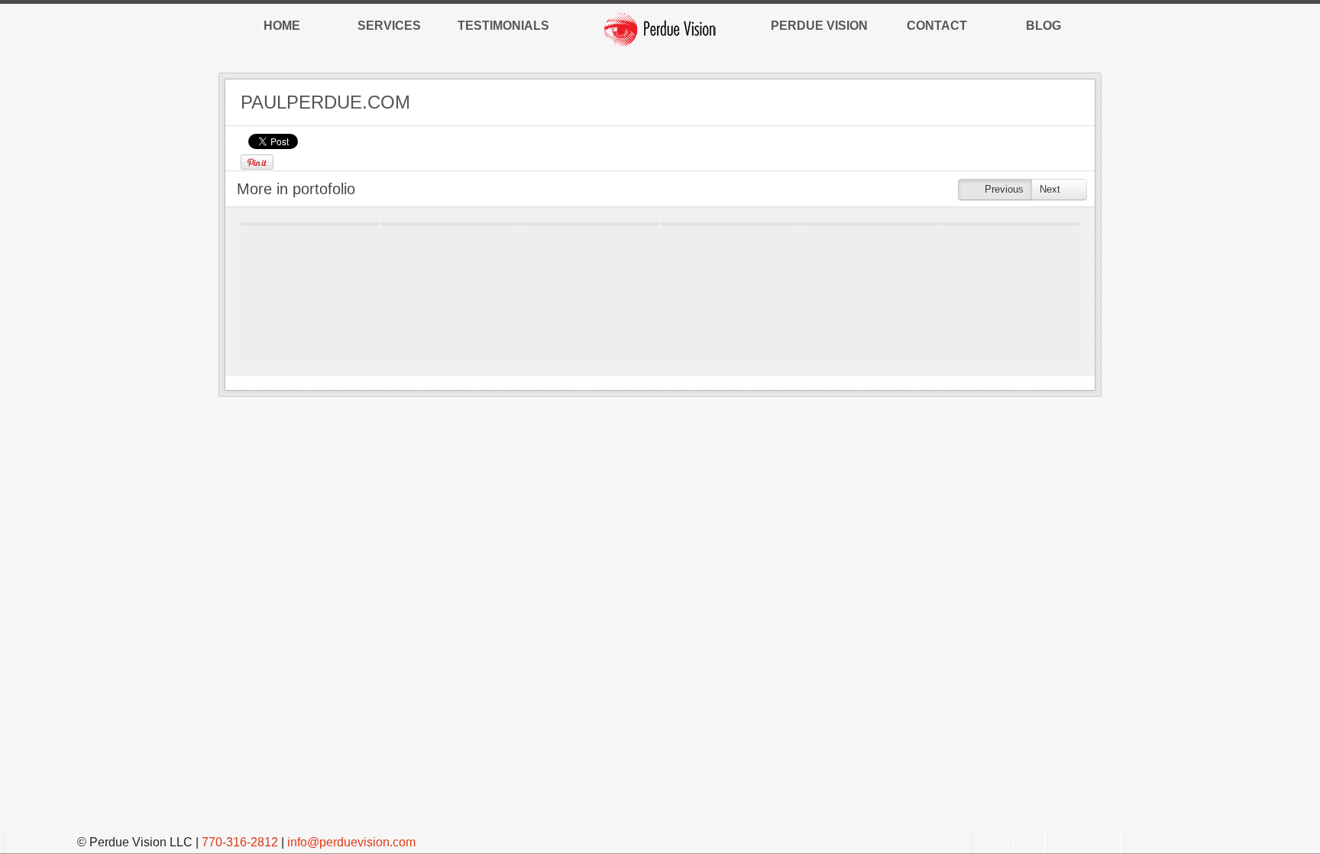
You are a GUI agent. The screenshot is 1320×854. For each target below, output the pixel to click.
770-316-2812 (240, 842)
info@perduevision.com (351, 842)
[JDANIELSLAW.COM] (731, 224)
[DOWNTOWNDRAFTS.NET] (1011, 224)
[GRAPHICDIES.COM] (450, 224)
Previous (1003, 189)
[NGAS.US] (870, 224)
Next (1051, 189)
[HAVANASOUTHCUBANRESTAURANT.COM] (590, 224)
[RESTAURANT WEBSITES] (310, 224)
